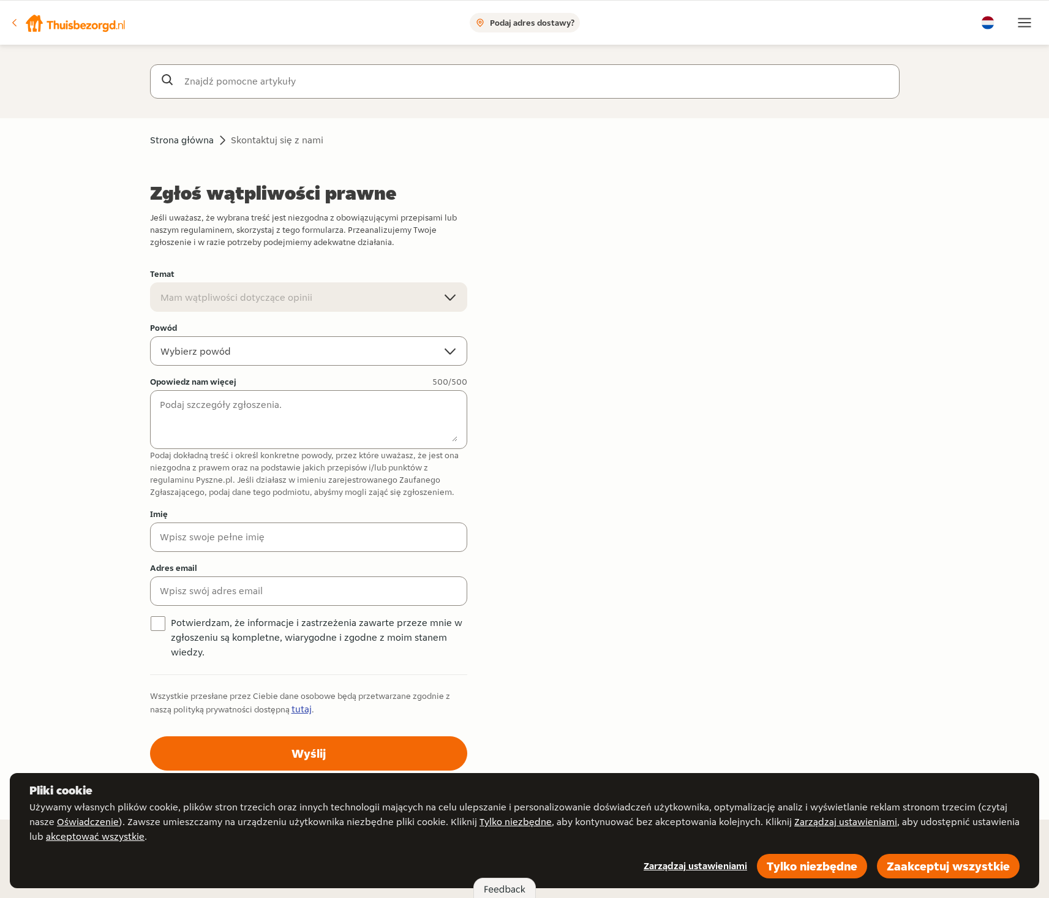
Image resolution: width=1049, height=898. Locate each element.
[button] (68, 22)
